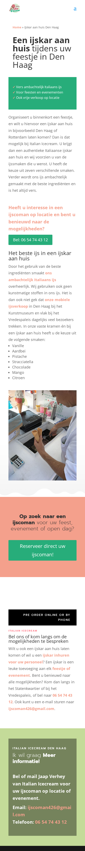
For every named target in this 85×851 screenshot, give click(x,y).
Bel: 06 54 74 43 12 (30, 239)
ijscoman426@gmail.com (31, 708)
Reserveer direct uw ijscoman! (42, 550)
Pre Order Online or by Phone (46, 617)
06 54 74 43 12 (51, 822)
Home (17, 27)
